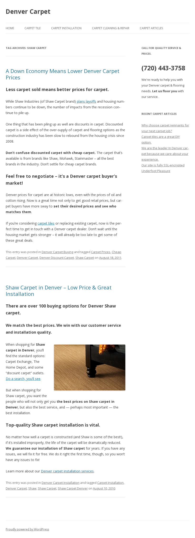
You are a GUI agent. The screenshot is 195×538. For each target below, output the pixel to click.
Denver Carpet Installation (60, 482)
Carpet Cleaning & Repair (110, 28)
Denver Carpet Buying (57, 252)
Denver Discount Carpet (56, 257)
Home (10, 28)
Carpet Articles (151, 28)
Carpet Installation (66, 28)
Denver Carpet (28, 11)
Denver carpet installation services (67, 471)
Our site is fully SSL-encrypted (163, 165)
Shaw (32, 488)
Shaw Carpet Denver (73, 488)
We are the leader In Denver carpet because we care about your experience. (165, 154)
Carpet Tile (32, 28)
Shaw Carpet (84, 257)
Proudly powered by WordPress (27, 529)
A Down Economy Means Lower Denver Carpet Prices (62, 74)
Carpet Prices (100, 252)
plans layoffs (86, 101)
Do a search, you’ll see (23, 378)
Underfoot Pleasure (155, 171)
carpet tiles (46, 223)
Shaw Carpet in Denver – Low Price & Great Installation (59, 290)
